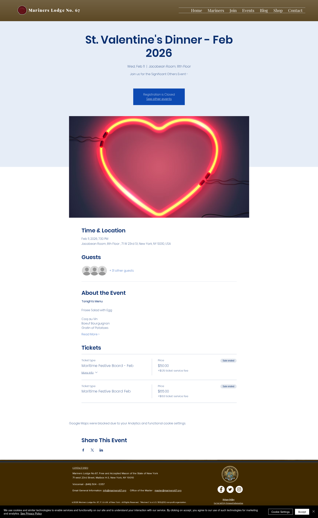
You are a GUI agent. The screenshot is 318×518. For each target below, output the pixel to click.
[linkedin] (239, 489)
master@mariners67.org (168, 490)
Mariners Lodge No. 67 (54, 10)
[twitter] (230, 489)
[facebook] (221, 489)
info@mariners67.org (114, 490)
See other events (159, 99)
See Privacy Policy (31, 513)
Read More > (90, 334)
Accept (302, 512)
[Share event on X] (92, 450)
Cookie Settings (280, 512)
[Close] (313, 511)
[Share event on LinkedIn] (101, 450)
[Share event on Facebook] (83, 450)
